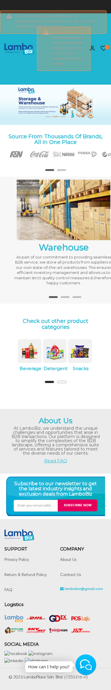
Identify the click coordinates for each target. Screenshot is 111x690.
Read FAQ (55, 461)
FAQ (8, 590)
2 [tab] (61, 172)
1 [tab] (49, 172)
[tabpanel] (12, 154)
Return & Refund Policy (25, 575)
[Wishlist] (104, 50)
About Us (68, 560)
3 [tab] (77, 299)
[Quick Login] (89, 49)
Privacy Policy (16, 560)
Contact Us (70, 575)
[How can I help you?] (85, 664)
